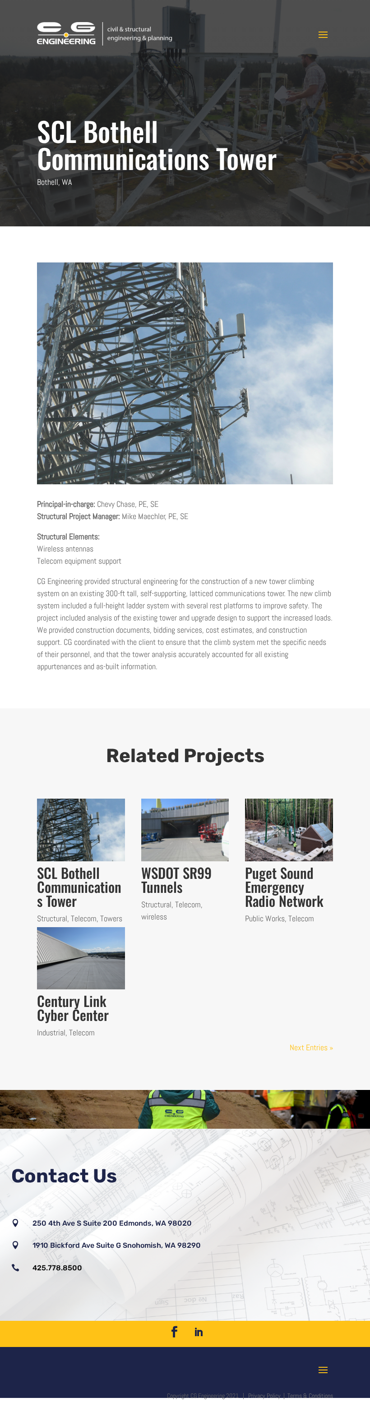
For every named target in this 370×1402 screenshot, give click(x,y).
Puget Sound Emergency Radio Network (284, 886)
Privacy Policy (265, 1396)
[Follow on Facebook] (174, 1332)
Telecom (84, 918)
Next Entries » (311, 1047)
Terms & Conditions (310, 1396)
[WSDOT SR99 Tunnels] (185, 830)
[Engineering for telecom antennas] (185, 484)
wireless (154, 916)
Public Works (265, 918)
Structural (52, 918)
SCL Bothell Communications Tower (79, 886)
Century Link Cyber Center (73, 1007)
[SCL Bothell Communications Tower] (81, 830)
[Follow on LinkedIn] (199, 1332)
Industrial (51, 1032)
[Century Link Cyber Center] (81, 958)
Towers (111, 918)
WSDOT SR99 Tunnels (176, 879)
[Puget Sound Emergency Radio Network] (289, 830)
